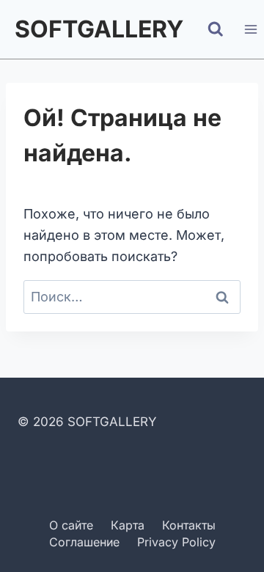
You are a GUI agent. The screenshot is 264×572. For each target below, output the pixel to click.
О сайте (71, 525)
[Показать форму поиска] (215, 29)
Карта (127, 525)
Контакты (189, 525)
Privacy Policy (176, 542)
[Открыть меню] (250, 29)
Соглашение (84, 542)
